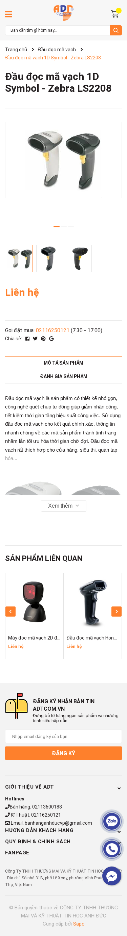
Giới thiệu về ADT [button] (29, 787)
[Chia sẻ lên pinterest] (44, 338)
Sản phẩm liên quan (43, 558)
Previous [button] (10, 611)
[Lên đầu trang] (115, 904)
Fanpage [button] (17, 853)
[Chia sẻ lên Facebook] (27, 338)
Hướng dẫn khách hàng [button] (39, 830)
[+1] (51, 338)
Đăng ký (63, 753)
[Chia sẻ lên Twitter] (36, 338)
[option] (63, 160)
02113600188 (47, 807)
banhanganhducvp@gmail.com (58, 823)
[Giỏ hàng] (116, 13)
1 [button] (57, 226)
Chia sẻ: (13, 338)
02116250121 (52, 330)
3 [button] (71, 226)
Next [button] (116, 611)
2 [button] (64, 226)
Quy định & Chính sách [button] (38, 842)
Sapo (79, 924)
